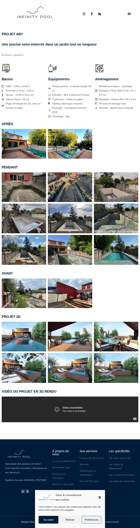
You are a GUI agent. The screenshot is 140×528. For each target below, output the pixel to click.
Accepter (49, 519)
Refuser (70, 519)
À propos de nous (60, 452)
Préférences (91, 519)
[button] (99, 497)
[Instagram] (84, 14)
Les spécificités (119, 451)
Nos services (88, 451)
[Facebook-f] (92, 14)
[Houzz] (100, 14)
